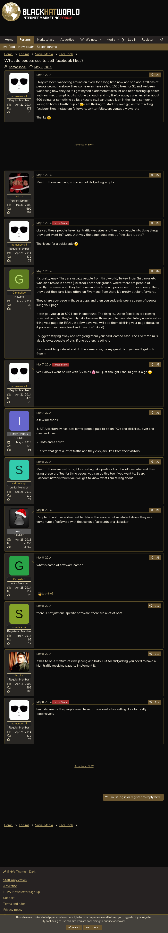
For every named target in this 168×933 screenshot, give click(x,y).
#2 (158, 175)
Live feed (8, 47)
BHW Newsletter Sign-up (21, 892)
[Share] (152, 75)
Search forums (47, 47)
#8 (158, 510)
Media (111, 40)
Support (9, 898)
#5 (158, 364)
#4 (158, 271)
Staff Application (15, 880)
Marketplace (45, 40)
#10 (157, 606)
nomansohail (17, 67)
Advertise (67, 40)
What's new (88, 40)
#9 (158, 558)
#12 (157, 702)
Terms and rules (14, 904)
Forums (25, 40)
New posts (26, 47)
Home (9, 40)
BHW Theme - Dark (20, 872)
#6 (158, 413)
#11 (157, 654)
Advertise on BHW (84, 144)
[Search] (162, 40)
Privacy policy (12, 910)
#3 (158, 223)
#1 (158, 75)
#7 (158, 462)
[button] (100, 40)
